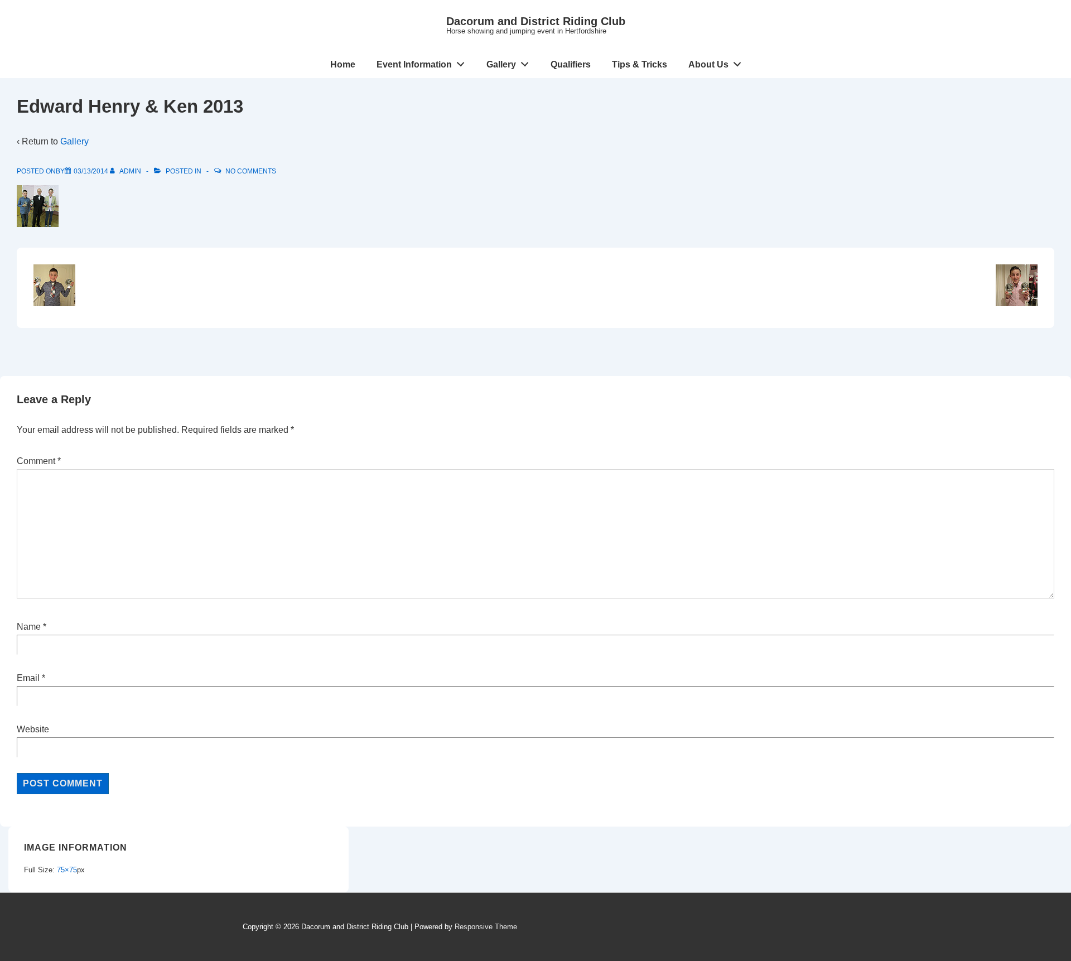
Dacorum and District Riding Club (535, 21)
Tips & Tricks (639, 64)
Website (33, 729)
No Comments (250, 171)
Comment (39, 461)
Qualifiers (571, 64)
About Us (708, 64)
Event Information (414, 64)
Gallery (501, 64)
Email (28, 678)
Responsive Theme (486, 927)
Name (29, 626)
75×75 (67, 870)
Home (342, 64)
